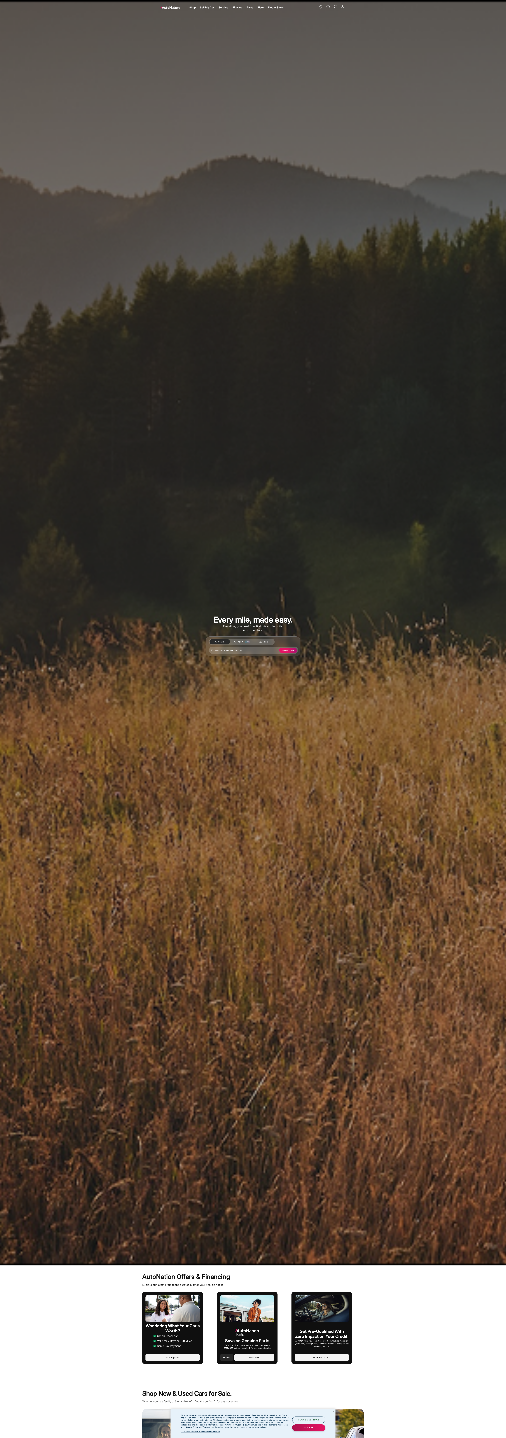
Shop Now (254, 1357)
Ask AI (241, 642)
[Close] (333, 1411)
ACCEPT (308, 1428)
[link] (174, 7)
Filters (265, 642)
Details (226, 1357)
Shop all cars (288, 650)
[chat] (328, 6)
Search (221, 642)
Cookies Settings (308, 1420)
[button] (192, 7)
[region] (253, 1423)
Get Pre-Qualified (321, 1357)
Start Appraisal (172, 1357)
